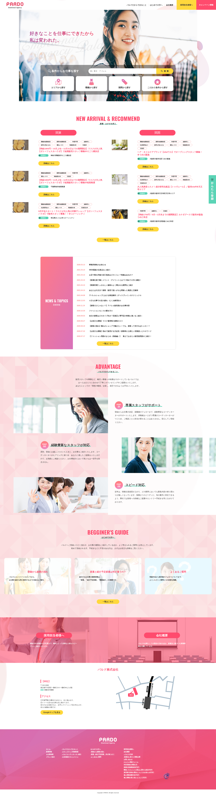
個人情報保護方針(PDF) (131, 775)
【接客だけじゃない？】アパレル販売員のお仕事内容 (109, 305)
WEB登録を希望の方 (130, 764)
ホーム (48, 749)
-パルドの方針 (128, 754)
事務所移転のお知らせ (97, 265)
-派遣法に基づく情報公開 (132, 757)
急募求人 (86, 141)
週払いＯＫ (60, 145)
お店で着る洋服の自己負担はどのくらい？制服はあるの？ (111, 275)
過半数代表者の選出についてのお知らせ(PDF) (139, 772)
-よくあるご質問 (96, 757)
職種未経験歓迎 (46, 141)
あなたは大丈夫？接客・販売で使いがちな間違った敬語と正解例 (113, 290)
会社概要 (169, 5)
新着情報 (49, 752)
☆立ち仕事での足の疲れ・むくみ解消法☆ (105, 300)
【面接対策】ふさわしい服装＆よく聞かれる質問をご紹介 (111, 285)
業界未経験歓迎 (61, 141)
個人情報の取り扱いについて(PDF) (135, 777)
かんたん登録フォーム (131, 762)
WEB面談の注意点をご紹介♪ (100, 270)
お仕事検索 (49, 754)
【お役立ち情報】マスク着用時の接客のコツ (106, 321)
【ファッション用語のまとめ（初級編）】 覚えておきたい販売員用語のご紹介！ (120, 336)
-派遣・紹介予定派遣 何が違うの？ (102, 754)
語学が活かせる (46, 145)
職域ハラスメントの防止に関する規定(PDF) (138, 770)
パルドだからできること (136, 5)
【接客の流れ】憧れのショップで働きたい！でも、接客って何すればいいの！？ (119, 326)
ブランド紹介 (50, 757)
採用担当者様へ (129, 749)
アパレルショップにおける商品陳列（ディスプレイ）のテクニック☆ (115, 295)
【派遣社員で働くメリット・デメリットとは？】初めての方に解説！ (115, 280)
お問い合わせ (128, 759)
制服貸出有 (73, 145)
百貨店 (85, 145)
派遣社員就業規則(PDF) (131, 767)
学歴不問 (75, 141)
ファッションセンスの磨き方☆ (101, 311)
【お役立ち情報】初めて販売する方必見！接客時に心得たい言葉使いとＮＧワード (120, 331)
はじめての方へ (156, 5)
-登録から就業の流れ (97, 752)
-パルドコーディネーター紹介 (71, 754)
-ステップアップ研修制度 (70, 752)
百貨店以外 (84, 207)
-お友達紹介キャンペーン (70, 757)
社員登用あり (45, 207)
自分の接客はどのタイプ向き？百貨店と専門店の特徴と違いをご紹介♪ (115, 316)
